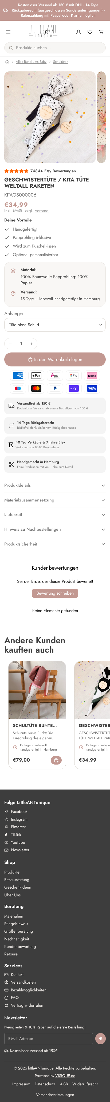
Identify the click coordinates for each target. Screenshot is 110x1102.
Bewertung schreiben (55, 593)
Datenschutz (45, 1084)
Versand (42, 210)
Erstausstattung (16, 880)
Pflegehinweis (16, 924)
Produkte (11, 872)
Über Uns (12, 895)
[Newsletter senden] (100, 1038)
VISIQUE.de (65, 1076)
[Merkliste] (90, 32)
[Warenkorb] (101, 32)
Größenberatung (18, 931)
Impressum (21, 1084)
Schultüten (60, 61)
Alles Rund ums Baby (31, 61)
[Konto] (78, 32)
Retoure (11, 954)
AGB (64, 1084)
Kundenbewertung (20, 947)
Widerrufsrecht (85, 1084)
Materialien (13, 916)
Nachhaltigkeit (16, 939)
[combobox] (49, 47)
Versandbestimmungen (55, 1095)
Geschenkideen (17, 887)
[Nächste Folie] (100, 715)
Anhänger (14, 313)
